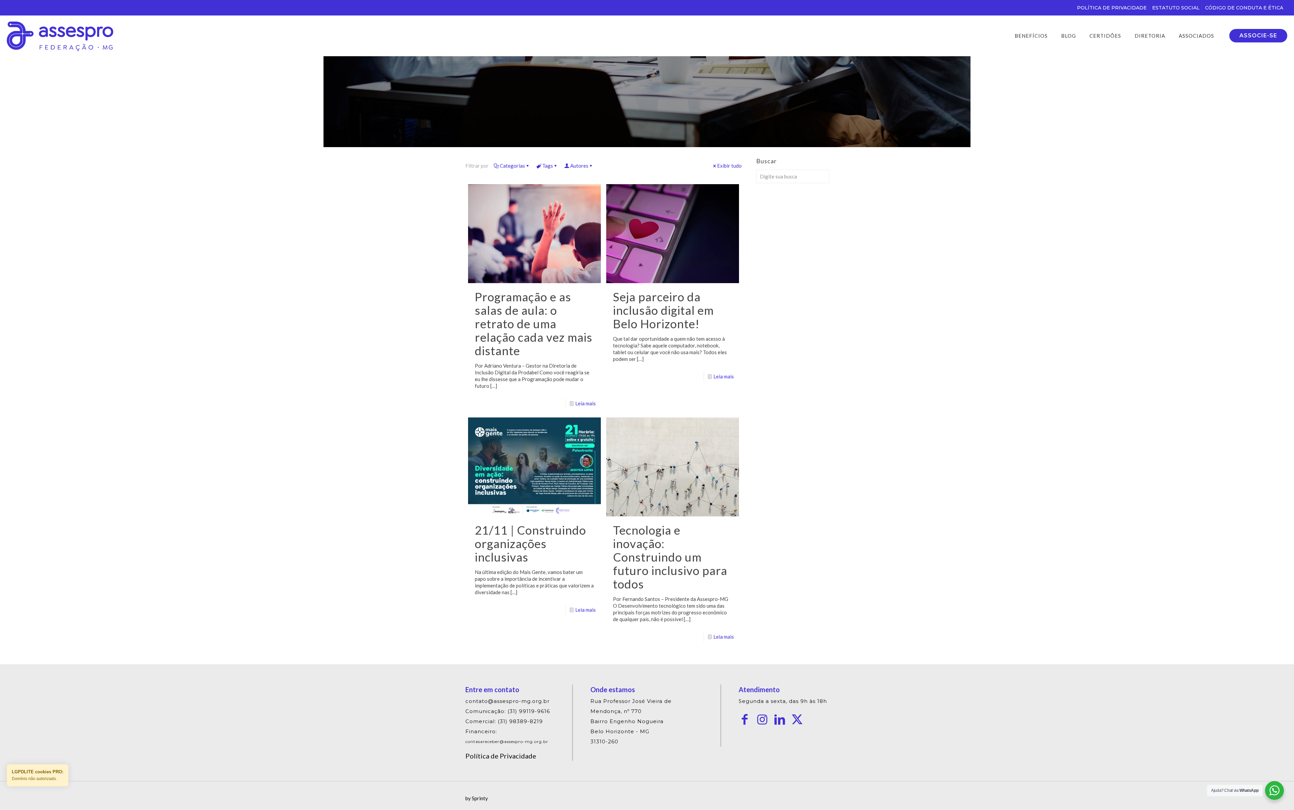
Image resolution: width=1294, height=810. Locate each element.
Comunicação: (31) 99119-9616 (507, 711)
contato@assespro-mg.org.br (507, 701)
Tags (547, 166)
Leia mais (585, 403)
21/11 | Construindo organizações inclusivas (530, 543)
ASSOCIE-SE (1258, 35)
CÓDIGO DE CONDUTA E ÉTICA (1244, 8)
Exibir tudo (729, 166)
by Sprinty (476, 798)
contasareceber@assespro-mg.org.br (506, 741)
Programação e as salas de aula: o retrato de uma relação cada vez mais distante (533, 324)
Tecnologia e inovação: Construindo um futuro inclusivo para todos (670, 557)
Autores (579, 166)
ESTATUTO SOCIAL (1176, 8)
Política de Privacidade (500, 756)
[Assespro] (60, 35)
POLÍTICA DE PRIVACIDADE (1112, 8)
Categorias (512, 166)
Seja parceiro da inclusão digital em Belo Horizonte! (663, 310)
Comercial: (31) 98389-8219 (504, 721)
